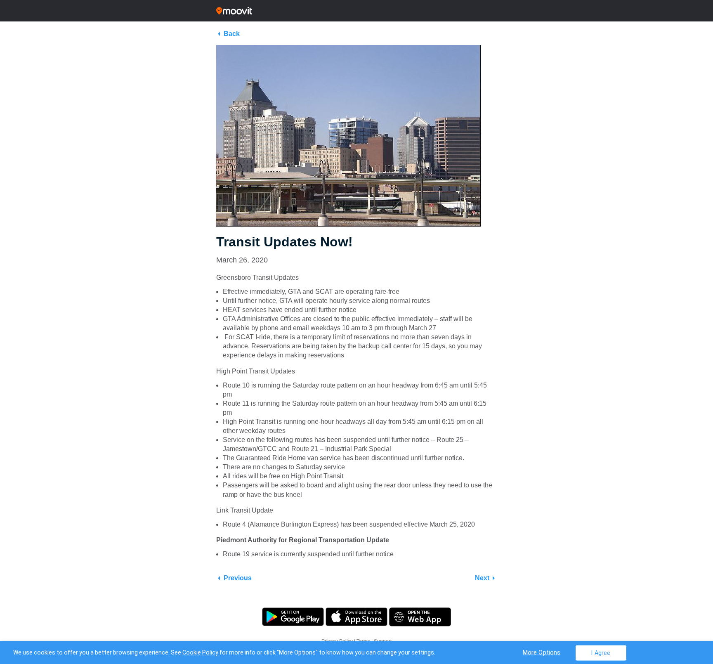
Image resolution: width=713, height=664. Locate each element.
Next (482, 577)
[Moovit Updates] (356, 10)
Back (232, 33)
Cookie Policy (200, 652)
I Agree (600, 652)
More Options (542, 652)
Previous (238, 577)
